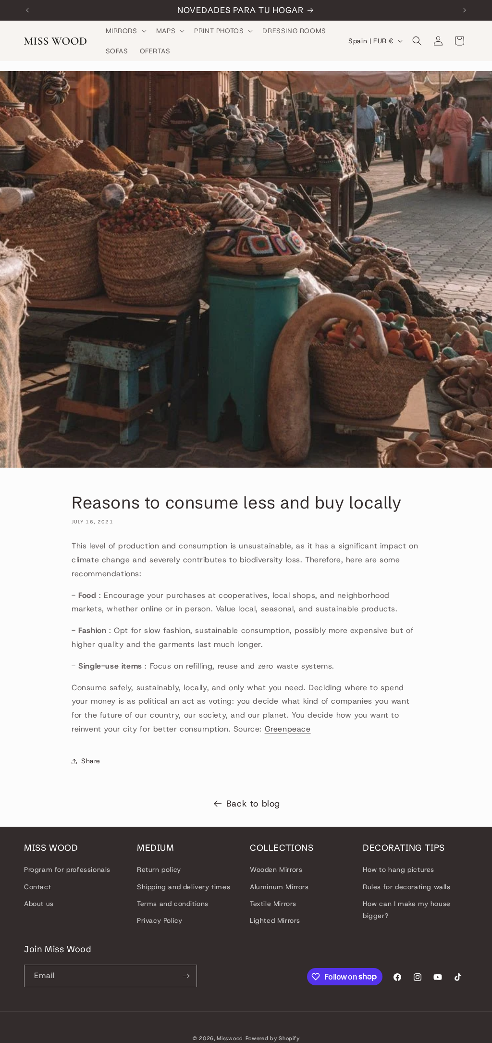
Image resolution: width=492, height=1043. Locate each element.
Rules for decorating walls (407, 886)
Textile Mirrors (273, 903)
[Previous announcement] (27, 10)
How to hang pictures (398, 869)
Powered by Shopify (273, 1038)
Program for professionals (67, 869)
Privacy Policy (159, 920)
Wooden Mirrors (276, 869)
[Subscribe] (186, 976)
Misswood (230, 1038)
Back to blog (253, 803)
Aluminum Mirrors (279, 886)
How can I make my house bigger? (407, 909)
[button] (125, 31)
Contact (37, 886)
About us (39, 903)
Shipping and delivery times (183, 886)
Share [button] (90, 761)
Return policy (159, 869)
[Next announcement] (464, 10)
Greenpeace (288, 729)
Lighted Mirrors (275, 920)
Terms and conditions (173, 903)
